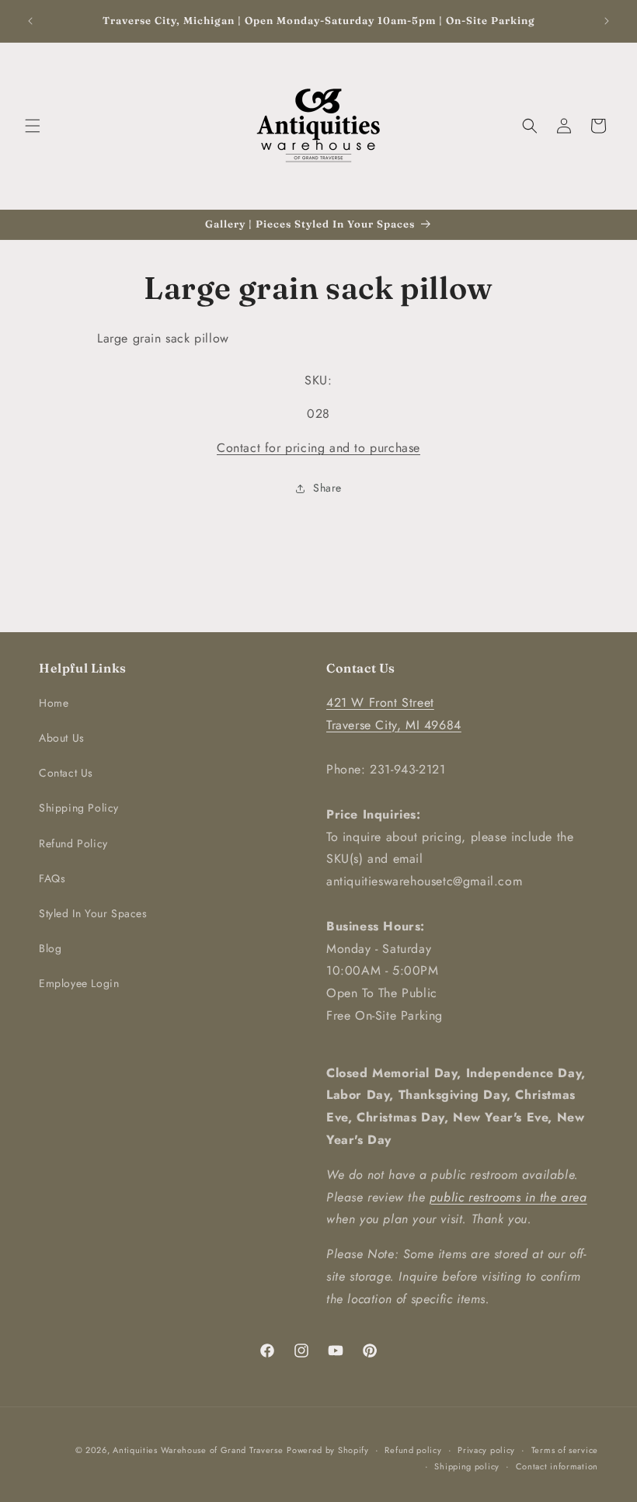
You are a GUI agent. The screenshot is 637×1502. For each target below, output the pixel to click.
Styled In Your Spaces (93, 913)
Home (53, 703)
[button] (33, 126)
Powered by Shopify (328, 1450)
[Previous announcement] (30, 21)
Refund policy (413, 1450)
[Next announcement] (607, 21)
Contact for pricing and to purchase (318, 448)
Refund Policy (73, 843)
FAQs (52, 878)
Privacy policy (486, 1450)
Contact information (557, 1466)
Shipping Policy (79, 807)
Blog (50, 948)
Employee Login (79, 983)
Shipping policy (467, 1466)
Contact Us (66, 773)
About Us (62, 738)
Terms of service (564, 1450)
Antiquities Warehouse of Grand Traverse (198, 1450)
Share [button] (327, 487)
